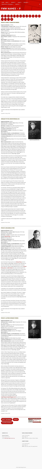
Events (19, 2)
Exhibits (13, 2)
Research (26, 2)
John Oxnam (10, 267)
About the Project (6, 419)
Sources (16, 419)
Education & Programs (7, 4)
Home (3, 2)
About (7, 2)
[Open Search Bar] (40, 4)
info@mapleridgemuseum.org (9, 438)
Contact (17, 4)
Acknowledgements (7, 422)
